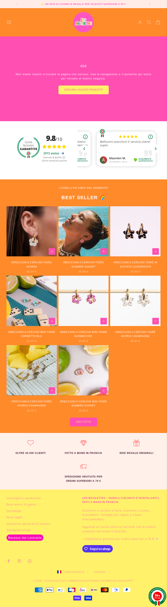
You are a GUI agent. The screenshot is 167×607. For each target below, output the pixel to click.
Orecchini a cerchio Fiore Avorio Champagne (31, 403)
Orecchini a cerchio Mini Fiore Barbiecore (83, 334)
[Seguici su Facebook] (9, 561)
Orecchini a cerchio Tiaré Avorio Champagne (135, 334)
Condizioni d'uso (19, 530)
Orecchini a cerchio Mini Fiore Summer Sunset (83, 403)
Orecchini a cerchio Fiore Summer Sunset (83, 264)
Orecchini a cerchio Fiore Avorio (31, 264)
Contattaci (14, 511)
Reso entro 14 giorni (21, 504)
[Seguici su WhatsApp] (30, 561)
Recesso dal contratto (25, 537)
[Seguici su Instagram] (19, 561)
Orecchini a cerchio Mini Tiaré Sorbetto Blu (31, 334)
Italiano (100, 572)
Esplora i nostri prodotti (83, 89)
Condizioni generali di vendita (28, 523)
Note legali (14, 517)
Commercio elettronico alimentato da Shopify (100, 581)
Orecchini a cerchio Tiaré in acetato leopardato (135, 264)
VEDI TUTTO (83, 421)
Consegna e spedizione (24, 498)
